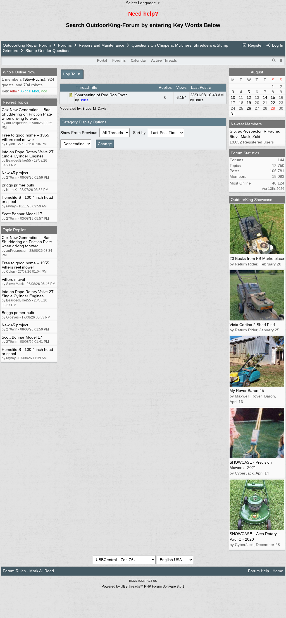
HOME (133, 580)
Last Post (200, 87)
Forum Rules (14, 571)
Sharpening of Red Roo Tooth (101, 95)
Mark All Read (41, 571)
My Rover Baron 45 (247, 390)
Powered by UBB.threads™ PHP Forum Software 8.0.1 (143, 586)
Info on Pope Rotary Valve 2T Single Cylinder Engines (28, 154)
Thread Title (86, 87)
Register (255, 45)
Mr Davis (99, 109)
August (257, 72)
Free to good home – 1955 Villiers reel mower (25, 137)
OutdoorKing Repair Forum (27, 45)
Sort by (140, 132)
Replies (165, 87)
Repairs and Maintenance (101, 45)
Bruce (199, 100)
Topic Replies (14, 229)
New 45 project (15, 173)
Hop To (70, 74)
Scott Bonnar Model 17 (22, 214)
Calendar (138, 60)
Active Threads (164, 60)
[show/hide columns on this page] (281, 60)
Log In (277, 45)
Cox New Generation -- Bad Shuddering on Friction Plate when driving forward (27, 114)
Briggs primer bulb (18, 185)
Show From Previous (79, 132)
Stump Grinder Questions (47, 50)
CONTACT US (148, 580)
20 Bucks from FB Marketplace (257, 258)
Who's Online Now (19, 72)
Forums (65, 45)
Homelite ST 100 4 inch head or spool (27, 199)
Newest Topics (15, 102)
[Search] (274, 60)
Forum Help (258, 571)
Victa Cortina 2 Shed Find (252, 324)
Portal (102, 60)
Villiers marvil (13, 279)
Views (181, 87)
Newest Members (246, 124)
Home (278, 571)
